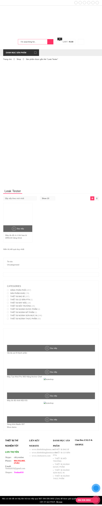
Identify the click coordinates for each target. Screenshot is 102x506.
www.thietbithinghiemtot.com (44, 452)
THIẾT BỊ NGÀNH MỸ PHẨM (22, 312)
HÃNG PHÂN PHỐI (18, 290)
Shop (19, 59)
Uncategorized (13, 265)
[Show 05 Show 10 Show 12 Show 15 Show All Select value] (47, 198)
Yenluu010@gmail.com (15, 468)
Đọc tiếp (20, 229)
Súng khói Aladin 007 (16, 424)
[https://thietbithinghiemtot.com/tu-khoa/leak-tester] (92, 198)
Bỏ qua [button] (59, 502)
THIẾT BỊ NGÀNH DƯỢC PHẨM (23, 309)
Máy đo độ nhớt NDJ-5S (17, 400)
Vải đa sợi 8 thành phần (17, 353)
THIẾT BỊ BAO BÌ (17, 296)
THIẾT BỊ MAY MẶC (18, 303)
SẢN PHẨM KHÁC (17, 293)
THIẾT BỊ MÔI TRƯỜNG (20, 306)
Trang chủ (7, 59)
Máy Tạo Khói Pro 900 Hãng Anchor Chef (24, 377)
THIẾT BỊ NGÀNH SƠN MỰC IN (23, 315)
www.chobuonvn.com (41, 456)
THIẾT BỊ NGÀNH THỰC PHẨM (23, 319)
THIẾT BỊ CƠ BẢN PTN (20, 300)
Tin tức (10, 261)
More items (11, 427)
